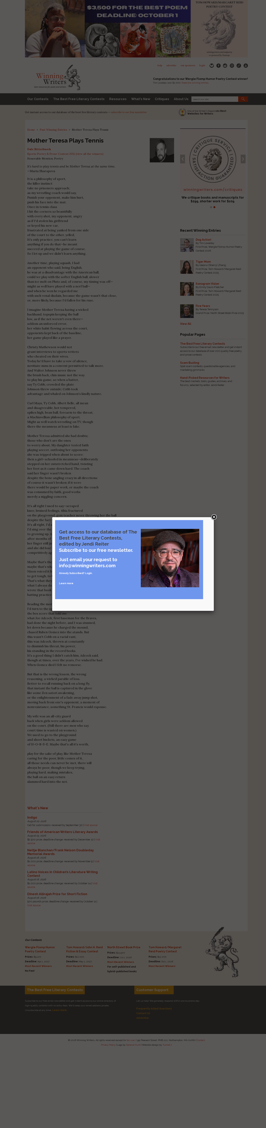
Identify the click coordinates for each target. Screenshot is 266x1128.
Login (88, 573)
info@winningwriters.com (87, 565)
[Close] (213, 517)
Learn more (66, 583)
